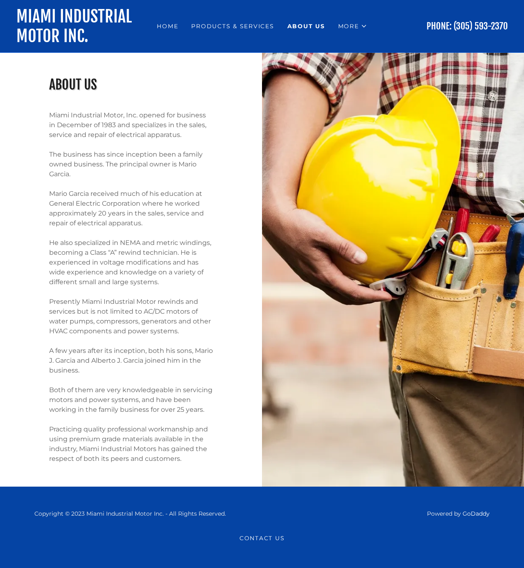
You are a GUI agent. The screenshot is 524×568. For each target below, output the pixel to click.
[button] (352, 26)
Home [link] (167, 26)
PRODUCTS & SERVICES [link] (232, 26)
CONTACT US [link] (262, 538)
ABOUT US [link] (306, 26)
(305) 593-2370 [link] (481, 25)
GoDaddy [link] (476, 513)
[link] (77, 40)
